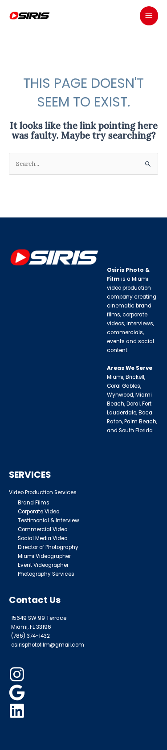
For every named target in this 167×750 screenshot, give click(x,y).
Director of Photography (48, 547)
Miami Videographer (44, 556)
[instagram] (18, 674)
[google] (18, 692)
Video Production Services (43, 492)
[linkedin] (18, 711)
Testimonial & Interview (48, 520)
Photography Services (46, 574)
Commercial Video (42, 529)
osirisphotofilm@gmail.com (47, 644)
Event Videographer (43, 565)
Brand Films (33, 502)
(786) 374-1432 (30, 635)
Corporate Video (38, 511)
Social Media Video (42, 538)
